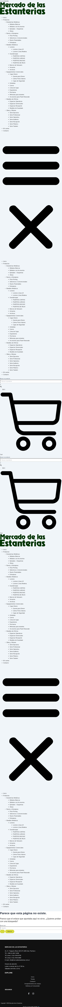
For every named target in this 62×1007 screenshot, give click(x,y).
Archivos (12, 69)
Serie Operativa (14, 117)
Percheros (13, 92)
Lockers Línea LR (18, 49)
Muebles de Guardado (16, 108)
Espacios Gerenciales (16, 103)
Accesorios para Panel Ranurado (20, 97)
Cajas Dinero (14, 74)
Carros (12, 85)
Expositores (13, 90)
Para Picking (13, 35)
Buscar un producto (5, 378)
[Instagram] (33, 994)
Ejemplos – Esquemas (16, 29)
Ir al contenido (4, 1)
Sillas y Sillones (11, 110)
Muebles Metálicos (12, 45)
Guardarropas (14, 54)
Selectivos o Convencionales (18, 38)
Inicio (4, 17)
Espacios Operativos (16, 101)
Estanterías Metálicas (13, 22)
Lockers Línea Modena (20, 51)
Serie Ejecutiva (14, 112)
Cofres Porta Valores (19, 78)
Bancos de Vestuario (16, 65)
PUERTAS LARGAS (19, 58)
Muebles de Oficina (12, 99)
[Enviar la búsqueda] (2, 931)
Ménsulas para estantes (17, 94)
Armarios (12, 67)
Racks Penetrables (15, 40)
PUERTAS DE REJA (19, 63)
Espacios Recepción (16, 106)
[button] (31, 196)
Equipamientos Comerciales (14, 72)
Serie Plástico (14, 124)
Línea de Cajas (14, 88)
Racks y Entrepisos (12, 33)
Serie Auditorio (14, 119)
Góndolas (12, 83)
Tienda (33, 979)
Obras (11, 31)
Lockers (12, 47)
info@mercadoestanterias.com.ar (20, 960)
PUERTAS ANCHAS (19, 60)
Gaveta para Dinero (19, 76)
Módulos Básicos (15, 24)
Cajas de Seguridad (19, 81)
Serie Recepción (15, 122)
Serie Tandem (14, 126)
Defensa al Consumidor (33, 986)
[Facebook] (29, 994)
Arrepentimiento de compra (32, 983)
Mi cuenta (6, 128)
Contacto (6, 131)
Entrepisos (13, 42)
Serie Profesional (15, 115)
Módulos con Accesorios (17, 26)
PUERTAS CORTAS (19, 56)
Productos (6, 20)
